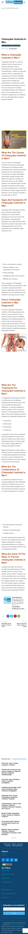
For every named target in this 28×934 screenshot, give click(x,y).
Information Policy (7, 882)
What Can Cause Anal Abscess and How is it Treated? (21, 625)
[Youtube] (16, 860)
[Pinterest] (15, 616)
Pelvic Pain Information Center (11, 8)
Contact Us (4, 855)
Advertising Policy (6, 889)
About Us (4, 853)
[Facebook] (8, 616)
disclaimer (16, 605)
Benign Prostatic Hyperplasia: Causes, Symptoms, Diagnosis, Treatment (11, 815)
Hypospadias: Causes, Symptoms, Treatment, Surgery (6, 625)
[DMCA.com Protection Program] (7, 865)
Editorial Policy (6, 878)
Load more (13, 837)
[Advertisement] (14, 23)
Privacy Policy (5, 870)
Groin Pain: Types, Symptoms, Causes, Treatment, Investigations (11, 781)
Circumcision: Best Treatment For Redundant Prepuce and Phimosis (10, 823)
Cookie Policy (5, 897)
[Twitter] (11, 616)
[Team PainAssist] (7, 603)
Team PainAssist (13, 48)
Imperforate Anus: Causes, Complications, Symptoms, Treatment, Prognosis (10, 797)
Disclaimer (18, 924)
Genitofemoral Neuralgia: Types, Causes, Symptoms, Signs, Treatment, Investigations (11, 789)
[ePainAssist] (14, 2)
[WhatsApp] (18, 616)
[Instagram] (7, 860)
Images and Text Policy (8, 874)
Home (3, 8)
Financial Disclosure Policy (9, 893)
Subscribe (14, 913)
